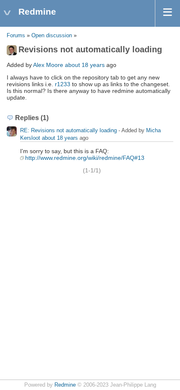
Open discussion (51, 35)
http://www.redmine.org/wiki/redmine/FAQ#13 (84, 157)
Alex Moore (48, 65)
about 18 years (85, 65)
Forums (16, 35)
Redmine (65, 385)
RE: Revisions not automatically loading (68, 130)
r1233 (62, 84)
